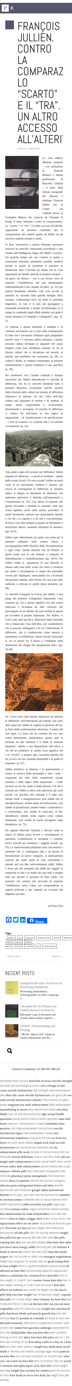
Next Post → (57, 956)
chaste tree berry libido (47, 1157)
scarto (18, 946)
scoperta (29, 946)
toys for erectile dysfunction (24, 1114)
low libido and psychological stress (20, 1086)
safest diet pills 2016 (35, 1252)
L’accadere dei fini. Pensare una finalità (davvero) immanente (38, 1008)
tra (38, 946)
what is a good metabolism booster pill (40, 1266)
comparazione (44, 937)
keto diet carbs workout (19, 1347)
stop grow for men (40, 1138)
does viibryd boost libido (42, 1109)
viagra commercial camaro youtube (49, 1209)
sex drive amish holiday (20, 1143)
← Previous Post (12, 956)
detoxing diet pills (46, 1247)
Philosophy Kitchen (19, 8)
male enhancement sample (38, 1133)
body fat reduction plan (27, 1309)
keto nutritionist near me (48, 1361)
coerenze (30, 937)
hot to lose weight (22, 1299)
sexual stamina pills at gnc (55, 1166)
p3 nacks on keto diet (57, 1318)
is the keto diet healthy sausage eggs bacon (33, 1351)
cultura (57, 937)
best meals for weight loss (38, 1290)
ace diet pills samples (33, 1242)
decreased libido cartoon (14, 1081)
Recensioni (22, 148)
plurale (19, 942)
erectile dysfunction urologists (47, 1181)
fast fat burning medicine (44, 1233)
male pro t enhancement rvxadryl (26, 1124)
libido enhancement (60, 1105)
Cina (20, 937)
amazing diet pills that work (37, 1237)
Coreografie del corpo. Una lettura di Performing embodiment (41, 985)
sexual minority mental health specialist (35, 1119)
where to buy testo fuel (56, 1219)
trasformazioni (49, 946)
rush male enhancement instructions (32, 1128)
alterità (11, 937)
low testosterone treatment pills (35, 1147)
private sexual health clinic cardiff (51, 1161)
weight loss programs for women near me (23, 1261)
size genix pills (59, 1095)
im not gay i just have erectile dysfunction (34, 1195)
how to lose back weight (47, 1294)
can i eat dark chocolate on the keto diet (39, 1356)
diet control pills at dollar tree (26, 1256)
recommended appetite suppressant (47, 1271)
